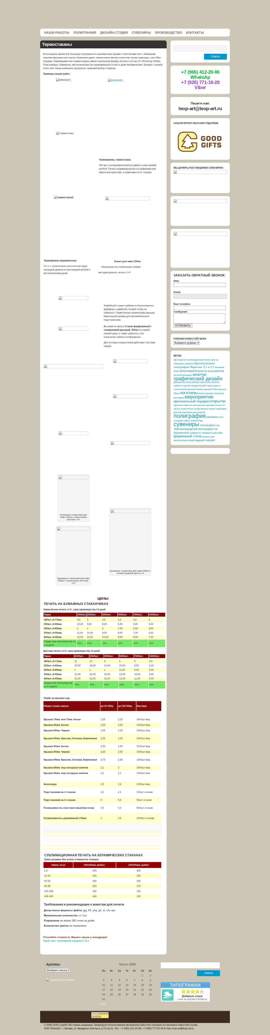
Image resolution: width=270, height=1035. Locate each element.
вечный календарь (183, 375)
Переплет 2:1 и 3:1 (202, 367)
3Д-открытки (180, 360)
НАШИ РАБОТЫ (56, 32)
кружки (199, 389)
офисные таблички (183, 405)
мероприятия (199, 396)
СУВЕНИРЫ (141, 32)
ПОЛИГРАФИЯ (84, 32)
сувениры (186, 424)
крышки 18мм (211, 389)
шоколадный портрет (201, 440)
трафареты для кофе (212, 433)
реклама (211, 416)
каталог (187, 385)
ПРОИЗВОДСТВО (168, 32)
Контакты (195, 32)
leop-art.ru (135, 14)
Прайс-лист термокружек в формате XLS (66, 940)
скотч (221, 417)
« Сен (102, 1003)
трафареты (195, 433)
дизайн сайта (198, 382)
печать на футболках (197, 409)
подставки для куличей (193, 412)
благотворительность (193, 370)
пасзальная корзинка (203, 405)
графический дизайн (198, 378)
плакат (212, 409)
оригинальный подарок (191, 401)
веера (211, 371)
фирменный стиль (188, 436)
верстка (219, 370)
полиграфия (190, 415)
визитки (199, 374)
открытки (218, 401)
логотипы (189, 392)
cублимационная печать (199, 360)
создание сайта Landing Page (188, 420)
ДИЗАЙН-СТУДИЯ (114, 32)
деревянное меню (183, 382)
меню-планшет (205, 393)
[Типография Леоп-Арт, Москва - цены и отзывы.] (185, 1001)
